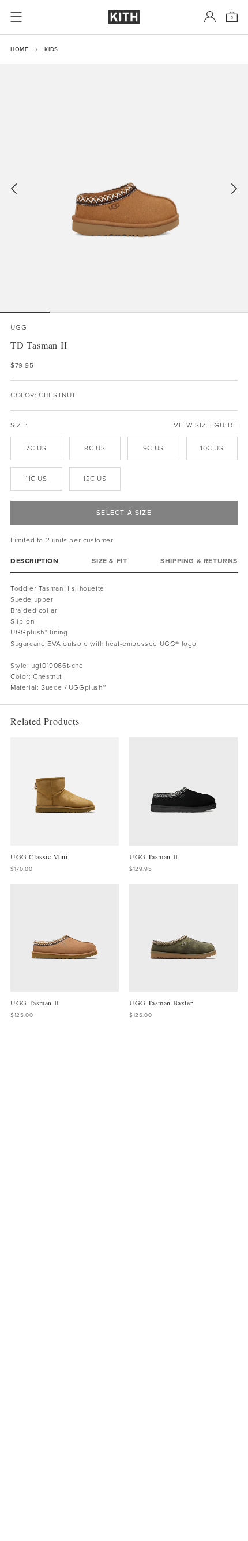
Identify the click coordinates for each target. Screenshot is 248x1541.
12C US (95, 478)
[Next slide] (234, 189)
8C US (94, 448)
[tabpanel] (124, 638)
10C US (212, 448)
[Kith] (124, 17)
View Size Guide (206, 425)
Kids (51, 49)
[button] (74, 312)
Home (19, 49)
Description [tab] (34, 561)
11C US (36, 478)
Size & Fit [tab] (109, 561)
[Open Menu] (16, 16)
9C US (153, 448)
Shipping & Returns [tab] (199, 561)
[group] (124, 188)
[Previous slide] (14, 189)
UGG (19, 327)
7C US (36, 448)
